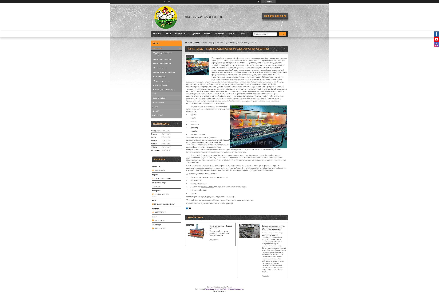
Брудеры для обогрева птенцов (162, 54)
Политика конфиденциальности (233, 289)
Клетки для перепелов (162, 59)
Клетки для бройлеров (162, 63)
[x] (190, 209)
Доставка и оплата (201, 34)
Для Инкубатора (160, 76)
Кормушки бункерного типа (164, 72)
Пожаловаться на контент (213, 289)
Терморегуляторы (161, 85)
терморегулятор (207, 187)
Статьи (244, 34)
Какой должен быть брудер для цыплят (221, 227)
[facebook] (187, 209)
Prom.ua (229, 287)
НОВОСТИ (156, 111)
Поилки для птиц (160, 68)
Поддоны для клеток (162, 81)
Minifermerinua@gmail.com (164, 204)
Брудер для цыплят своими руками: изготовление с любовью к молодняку (273, 228)
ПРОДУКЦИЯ (157, 48)
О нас (168, 34)
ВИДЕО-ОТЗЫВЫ (158, 98)
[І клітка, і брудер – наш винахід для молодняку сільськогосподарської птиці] (197, 66)
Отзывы (232, 34)
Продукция (180, 34)
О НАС (154, 94)
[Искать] (282, 34)
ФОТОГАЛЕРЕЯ (158, 102)
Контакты (219, 34)
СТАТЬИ (155, 107)
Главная (157, 34)
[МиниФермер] (166, 17)
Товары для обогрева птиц (164, 89)
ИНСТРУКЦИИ (157, 115)
